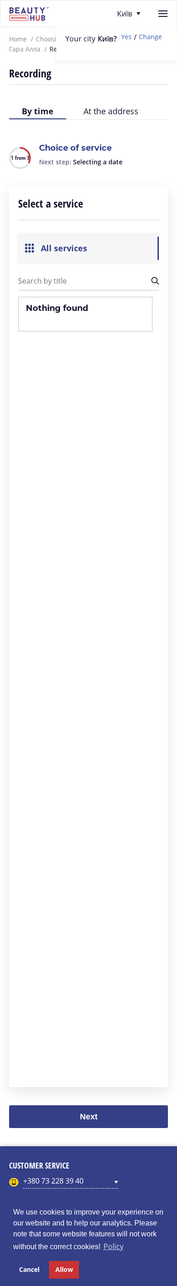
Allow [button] (64, 1269)
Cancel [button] (29, 1269)
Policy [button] (113, 1246)
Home (18, 39)
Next (89, 1116)
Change (150, 37)
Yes (126, 37)
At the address (111, 111)
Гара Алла (24, 49)
